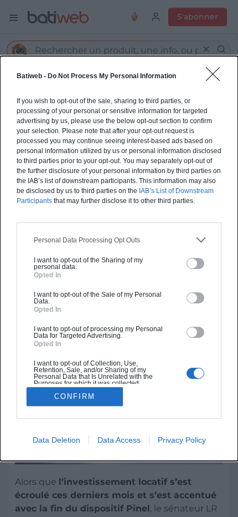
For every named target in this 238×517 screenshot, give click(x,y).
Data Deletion (56, 439)
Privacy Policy (182, 439)
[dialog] (119, 258)
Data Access (119, 439)
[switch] (195, 263)
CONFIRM (74, 396)
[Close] (216, 77)
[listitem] (119, 240)
